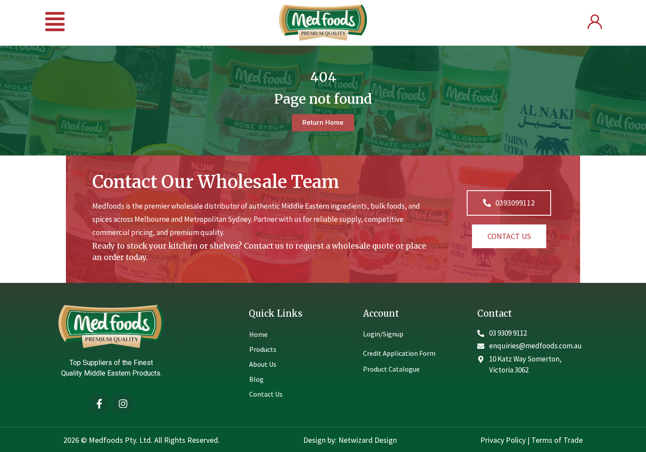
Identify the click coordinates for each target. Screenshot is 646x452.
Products (262, 349)
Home (258, 334)
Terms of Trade (557, 440)
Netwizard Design (367, 440)
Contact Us (266, 394)
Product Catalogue (391, 369)
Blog (256, 379)
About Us (262, 364)
